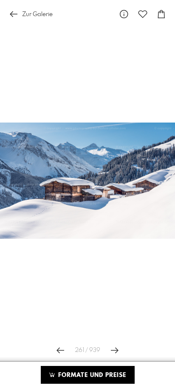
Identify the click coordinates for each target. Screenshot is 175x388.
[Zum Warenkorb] (161, 14)
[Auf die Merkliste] (143, 14)
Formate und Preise (91, 375)
